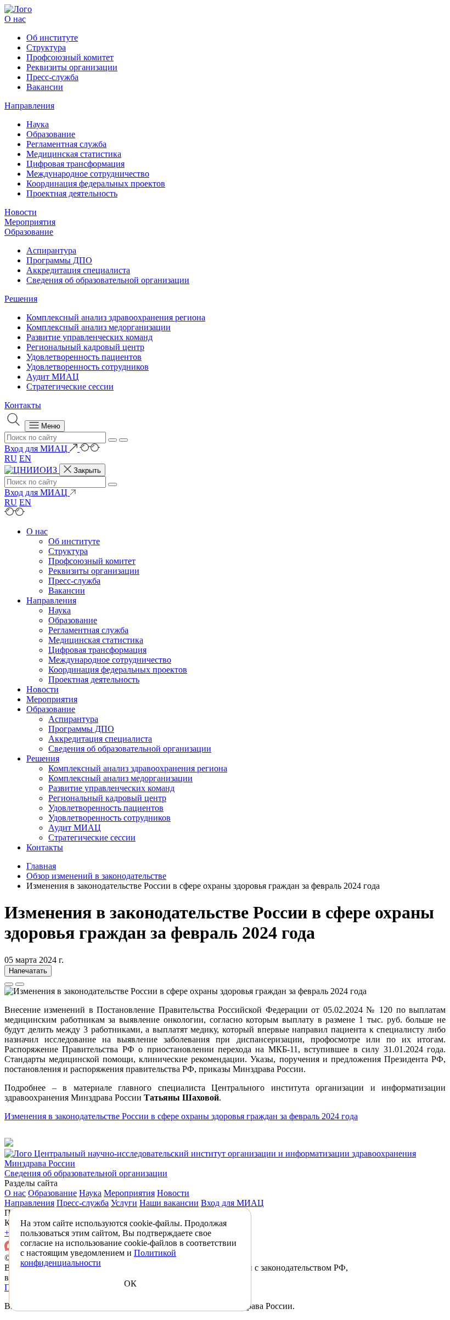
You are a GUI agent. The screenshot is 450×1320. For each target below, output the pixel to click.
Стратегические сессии (70, 386)
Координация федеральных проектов (95, 183)
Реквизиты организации (71, 67)
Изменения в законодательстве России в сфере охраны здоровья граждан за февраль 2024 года (181, 1116)
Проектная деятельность (71, 193)
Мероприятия (29, 222)
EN (25, 458)
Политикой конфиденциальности (98, 1257)
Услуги (124, 1203)
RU (10, 458)
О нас (15, 19)
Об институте (52, 37)
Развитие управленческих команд (89, 337)
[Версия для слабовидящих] (90, 448)
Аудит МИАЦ (52, 376)
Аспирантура (51, 250)
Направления (29, 105)
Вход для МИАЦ (232, 1203)
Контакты (22, 405)
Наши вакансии (169, 1203)
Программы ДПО (59, 260)
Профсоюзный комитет (70, 57)
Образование (50, 134)
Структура (46, 47)
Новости (20, 212)
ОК (130, 1283)
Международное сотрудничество (87, 173)
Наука (37, 124)
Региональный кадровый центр (85, 347)
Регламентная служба (66, 144)
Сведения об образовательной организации (107, 280)
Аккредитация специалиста (78, 270)
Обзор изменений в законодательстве (96, 876)
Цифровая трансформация (75, 163)
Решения (20, 298)
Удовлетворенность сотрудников (87, 366)
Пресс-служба (52, 77)
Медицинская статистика (73, 154)
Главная (41, 866)
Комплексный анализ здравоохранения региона (115, 317)
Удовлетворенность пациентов (84, 357)
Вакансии (44, 87)
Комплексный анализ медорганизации (98, 327)
